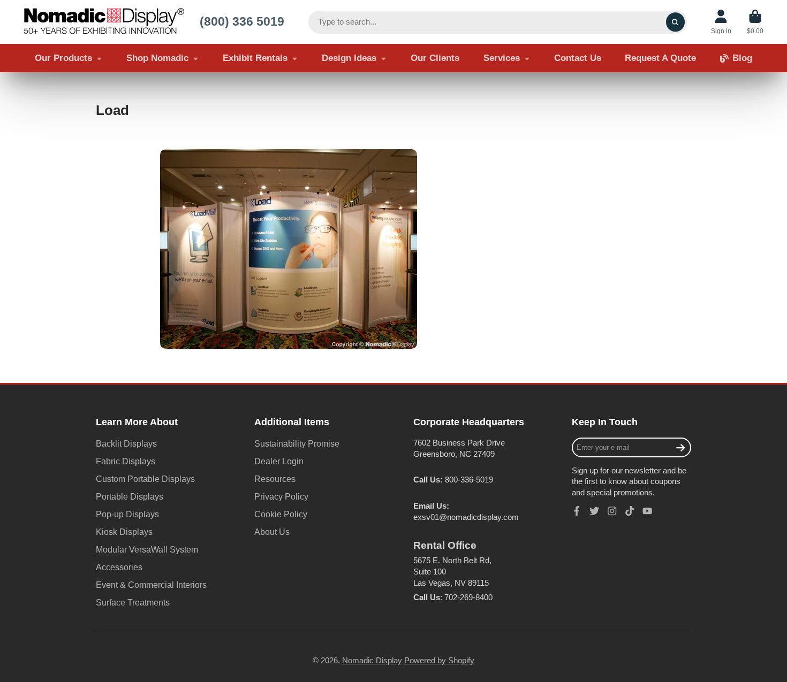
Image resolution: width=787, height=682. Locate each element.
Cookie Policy (280, 514)
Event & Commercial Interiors (151, 584)
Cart (755, 22)
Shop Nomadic (157, 58)
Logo (104, 22)
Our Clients (435, 58)
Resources (275, 479)
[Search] (675, 22)
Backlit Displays (126, 443)
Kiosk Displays (124, 532)
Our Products (63, 58)
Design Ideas (349, 58)
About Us (272, 532)
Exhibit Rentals (255, 58)
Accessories (119, 567)
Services (501, 58)
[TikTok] (629, 511)
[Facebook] (576, 511)
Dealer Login (279, 461)
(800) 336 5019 (242, 21)
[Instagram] (612, 511)
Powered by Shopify (439, 660)
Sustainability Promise (296, 443)
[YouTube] (647, 511)
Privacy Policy (281, 496)
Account (721, 22)
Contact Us (577, 58)
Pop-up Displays (127, 514)
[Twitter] (594, 511)
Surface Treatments (133, 602)
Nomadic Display (372, 660)
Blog (742, 58)
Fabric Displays (125, 461)
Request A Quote (660, 58)
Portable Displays (129, 496)
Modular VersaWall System (147, 549)
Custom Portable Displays (145, 479)
